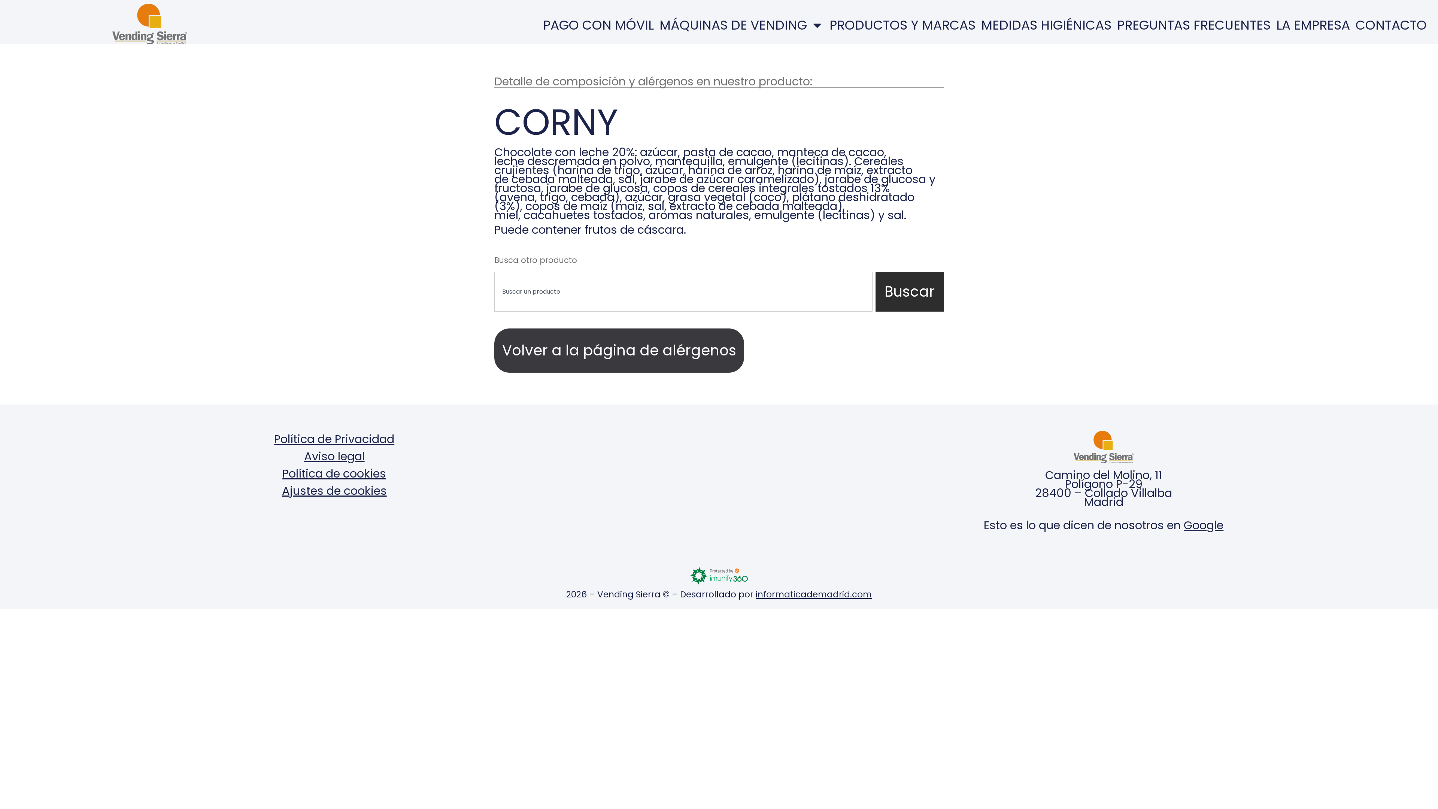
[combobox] (683, 292)
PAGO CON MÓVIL (598, 25)
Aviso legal (334, 456)
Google (1203, 525)
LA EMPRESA (1313, 25)
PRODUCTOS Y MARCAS (902, 25)
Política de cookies (334, 474)
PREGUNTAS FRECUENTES (1194, 25)
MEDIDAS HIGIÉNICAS (1046, 25)
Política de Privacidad (334, 439)
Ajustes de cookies (334, 491)
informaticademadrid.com (814, 594)
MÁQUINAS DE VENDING (733, 25)
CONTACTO (1391, 25)
